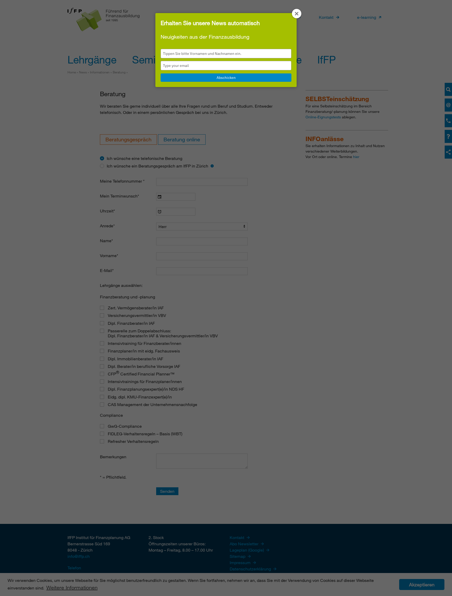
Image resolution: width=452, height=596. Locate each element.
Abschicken (226, 77)
